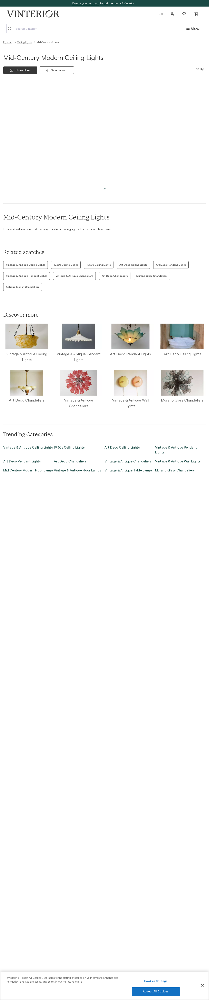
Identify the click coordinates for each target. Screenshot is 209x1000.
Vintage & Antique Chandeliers (74, 275)
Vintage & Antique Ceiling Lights (25, 264)
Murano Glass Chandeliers (152, 275)
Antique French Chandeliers (22, 286)
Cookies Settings (155, 981)
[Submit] (11, 28)
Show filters (23, 70)
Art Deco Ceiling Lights (133, 264)
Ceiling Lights (24, 42)
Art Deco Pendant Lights (171, 264)
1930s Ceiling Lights (66, 264)
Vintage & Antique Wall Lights (178, 461)
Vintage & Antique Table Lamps (128, 470)
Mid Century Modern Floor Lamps (28, 470)
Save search (59, 70)
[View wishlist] (184, 14)
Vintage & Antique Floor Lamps (77, 470)
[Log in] (172, 14)
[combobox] (93, 28)
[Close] (202, 985)
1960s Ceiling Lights (99, 264)
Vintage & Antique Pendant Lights (26, 275)
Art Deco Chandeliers (115, 275)
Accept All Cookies (155, 991)
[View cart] (196, 14)
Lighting (7, 42)
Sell (161, 14)
